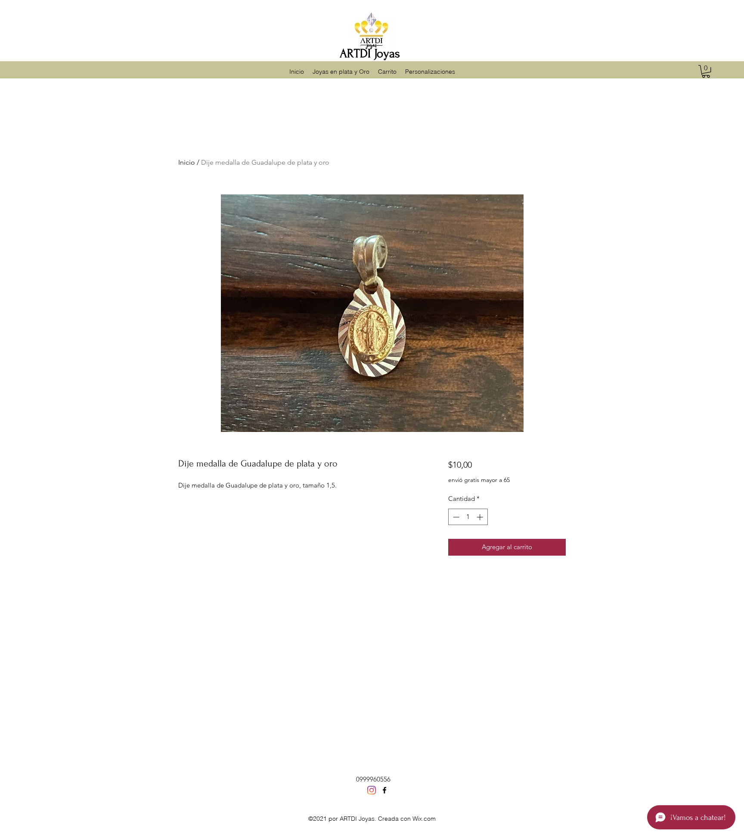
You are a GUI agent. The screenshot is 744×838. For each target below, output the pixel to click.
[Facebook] (384, 790)
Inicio (186, 162)
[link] (705, 71)
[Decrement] (455, 517)
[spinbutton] (468, 517)
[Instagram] (371, 790)
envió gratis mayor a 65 (479, 480)
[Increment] (481, 517)
